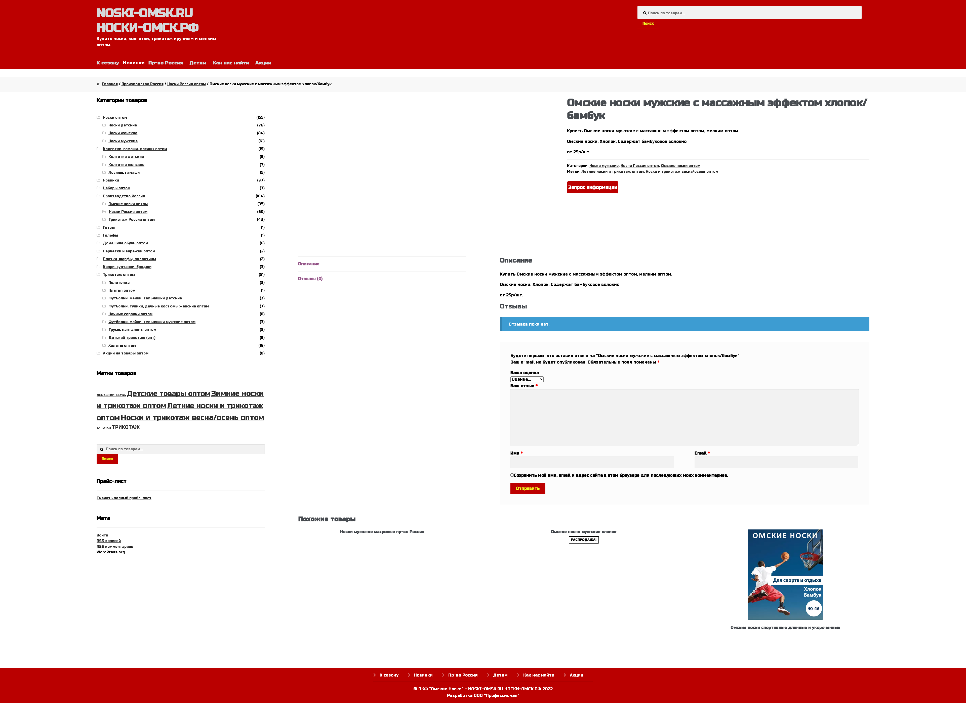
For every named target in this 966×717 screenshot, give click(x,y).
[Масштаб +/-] (43, 707)
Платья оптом (121, 290)
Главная (110, 84)
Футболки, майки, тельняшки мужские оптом (151, 322)
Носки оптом (115, 117)
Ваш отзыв (524, 385)
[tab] (382, 264)
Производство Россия (143, 84)
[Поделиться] (18, 707)
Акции (263, 63)
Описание (308, 263)
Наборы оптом (116, 188)
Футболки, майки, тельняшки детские (145, 298)
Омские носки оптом (680, 166)
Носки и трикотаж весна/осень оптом (682, 171)
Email (702, 453)
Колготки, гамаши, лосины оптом (135, 149)
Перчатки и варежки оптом (129, 251)
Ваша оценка (524, 372)
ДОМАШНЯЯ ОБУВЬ (111, 395)
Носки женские (122, 133)
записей (109, 541)
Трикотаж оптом (119, 275)
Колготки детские (126, 157)
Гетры (109, 228)
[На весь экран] (31, 707)
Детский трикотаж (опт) (131, 338)
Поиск (648, 23)
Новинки (111, 180)
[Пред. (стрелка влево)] (5, 714)
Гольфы (110, 235)
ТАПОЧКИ (104, 427)
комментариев (115, 547)
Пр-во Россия (165, 63)
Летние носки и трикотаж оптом (612, 171)
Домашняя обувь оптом (125, 243)
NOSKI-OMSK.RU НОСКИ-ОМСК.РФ (147, 20)
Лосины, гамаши (124, 172)
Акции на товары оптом (125, 353)
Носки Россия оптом (186, 84)
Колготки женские (126, 165)
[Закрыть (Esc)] (5, 707)
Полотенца (119, 283)
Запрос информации (592, 187)
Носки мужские (604, 166)
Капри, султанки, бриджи (127, 267)
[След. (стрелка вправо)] (18, 714)
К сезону (108, 63)
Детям (197, 63)
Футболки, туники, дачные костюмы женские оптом (158, 306)
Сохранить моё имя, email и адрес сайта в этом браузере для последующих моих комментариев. (621, 475)
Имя (516, 453)
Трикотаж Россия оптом (131, 219)
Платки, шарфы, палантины (129, 259)
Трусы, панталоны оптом (132, 330)
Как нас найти (231, 63)
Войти (102, 535)
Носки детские (122, 125)
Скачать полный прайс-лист (124, 498)
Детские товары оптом (168, 393)
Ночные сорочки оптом (130, 314)
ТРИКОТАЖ (126, 427)
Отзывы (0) (310, 278)
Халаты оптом (122, 345)
